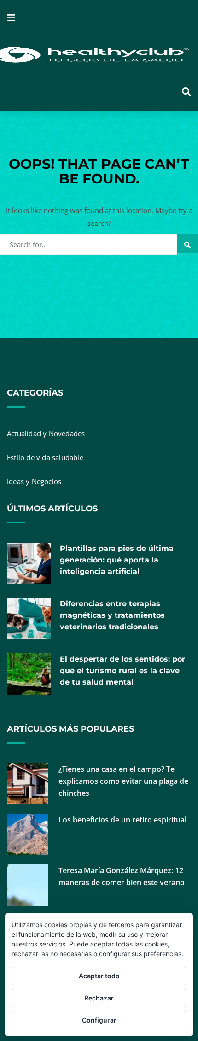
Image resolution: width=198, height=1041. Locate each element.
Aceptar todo (99, 976)
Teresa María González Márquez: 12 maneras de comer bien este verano (121, 876)
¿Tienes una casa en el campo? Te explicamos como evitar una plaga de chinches (123, 781)
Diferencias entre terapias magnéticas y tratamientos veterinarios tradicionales (112, 615)
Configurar (99, 1020)
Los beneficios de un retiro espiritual (122, 820)
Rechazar (99, 998)
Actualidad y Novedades (46, 433)
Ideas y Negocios (34, 481)
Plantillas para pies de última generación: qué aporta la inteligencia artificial (117, 560)
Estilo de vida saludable (45, 457)
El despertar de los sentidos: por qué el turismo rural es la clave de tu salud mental (122, 670)
